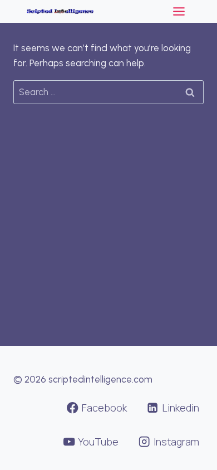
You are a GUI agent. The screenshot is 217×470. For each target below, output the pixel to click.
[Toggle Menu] (178, 11)
